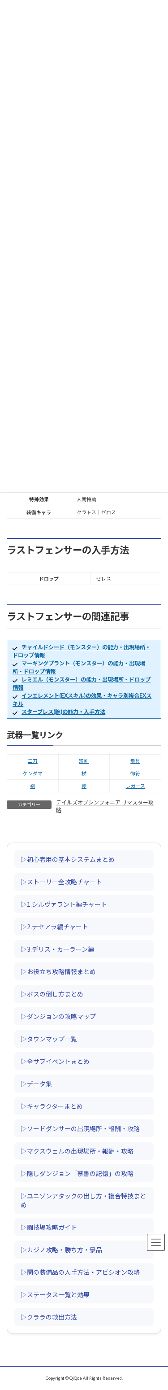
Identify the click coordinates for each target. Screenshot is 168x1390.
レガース (135, 786)
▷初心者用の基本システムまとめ (68, 858)
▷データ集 (36, 1083)
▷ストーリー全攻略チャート (61, 881)
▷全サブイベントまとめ (55, 1060)
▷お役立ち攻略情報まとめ (58, 970)
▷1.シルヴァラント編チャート (64, 903)
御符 (135, 773)
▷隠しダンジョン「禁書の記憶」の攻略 (77, 1172)
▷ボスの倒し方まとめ (52, 993)
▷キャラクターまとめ (52, 1105)
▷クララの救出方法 (49, 1316)
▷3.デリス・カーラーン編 (57, 948)
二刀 (33, 761)
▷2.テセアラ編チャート (54, 926)
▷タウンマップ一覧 (49, 1038)
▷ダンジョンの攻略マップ (58, 1015)
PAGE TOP (156, 1338)
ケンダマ (33, 773)
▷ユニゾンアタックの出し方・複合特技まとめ (83, 1200)
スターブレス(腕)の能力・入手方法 (63, 711)
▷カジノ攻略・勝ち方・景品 (61, 1249)
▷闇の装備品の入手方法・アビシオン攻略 (80, 1271)
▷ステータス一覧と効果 (55, 1293)
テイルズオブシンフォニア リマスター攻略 (105, 806)
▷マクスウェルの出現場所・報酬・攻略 (77, 1150)
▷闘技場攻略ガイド (49, 1226)
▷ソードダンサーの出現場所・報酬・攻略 (80, 1127)
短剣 (84, 761)
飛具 (135, 761)
